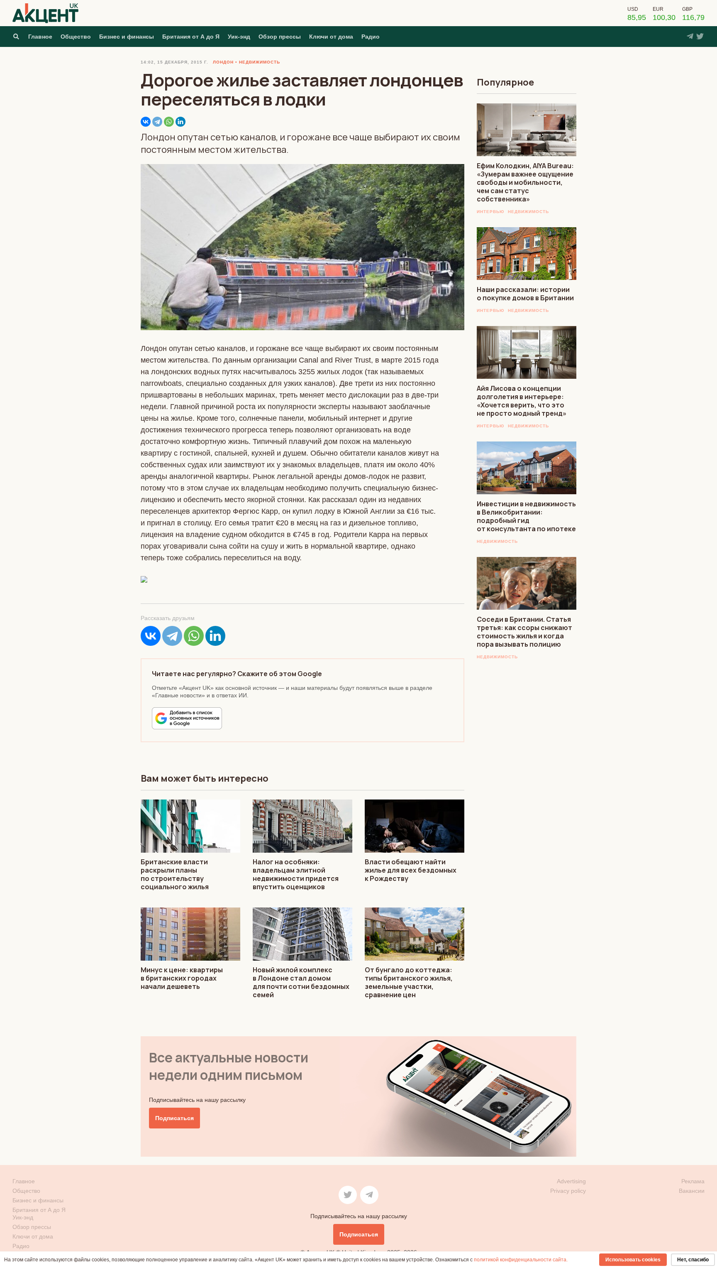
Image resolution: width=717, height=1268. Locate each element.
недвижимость (259, 62)
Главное (40, 36)
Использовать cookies (633, 1260)
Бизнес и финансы (126, 36)
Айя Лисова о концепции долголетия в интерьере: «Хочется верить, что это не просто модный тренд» (521, 401)
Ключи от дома (331, 36)
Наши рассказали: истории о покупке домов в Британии (525, 293)
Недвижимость (528, 211)
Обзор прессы (280, 36)
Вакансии (692, 1190)
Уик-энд (239, 36)
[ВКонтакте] (146, 122)
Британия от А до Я (190, 36)
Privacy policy (568, 1190)
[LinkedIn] (180, 122)
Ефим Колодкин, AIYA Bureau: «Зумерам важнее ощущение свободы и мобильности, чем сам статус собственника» (525, 182)
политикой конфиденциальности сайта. (521, 1260)
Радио (370, 36)
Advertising (571, 1181)
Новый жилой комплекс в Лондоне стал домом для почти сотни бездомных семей (301, 982)
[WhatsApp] (169, 122)
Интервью (490, 211)
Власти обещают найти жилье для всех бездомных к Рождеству (410, 870)
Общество (76, 36)
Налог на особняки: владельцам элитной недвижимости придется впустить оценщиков (296, 874)
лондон (223, 62)
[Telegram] (157, 122)
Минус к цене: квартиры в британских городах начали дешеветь (182, 978)
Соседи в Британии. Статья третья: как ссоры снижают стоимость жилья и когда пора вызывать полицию (524, 632)
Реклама (693, 1181)
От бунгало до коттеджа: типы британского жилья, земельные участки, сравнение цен (409, 982)
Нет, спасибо (693, 1260)
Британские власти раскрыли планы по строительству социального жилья (175, 874)
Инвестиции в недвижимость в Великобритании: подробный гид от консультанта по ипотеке (526, 516)
